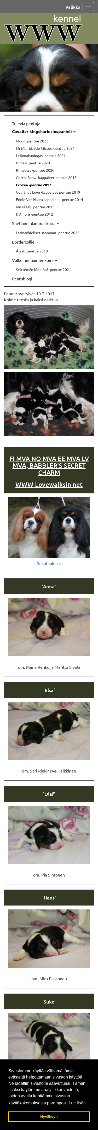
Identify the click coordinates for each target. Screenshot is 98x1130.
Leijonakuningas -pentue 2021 (41, 155)
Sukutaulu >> (49, 563)
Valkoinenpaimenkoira (33, 260)
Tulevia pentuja (26, 123)
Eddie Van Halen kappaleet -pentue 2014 (49, 199)
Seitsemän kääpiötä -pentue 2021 (43, 269)
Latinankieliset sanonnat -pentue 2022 (47, 232)
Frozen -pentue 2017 (33, 184)
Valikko (72, 7)
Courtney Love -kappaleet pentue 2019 (48, 192)
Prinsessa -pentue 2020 (35, 170)
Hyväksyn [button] (49, 1116)
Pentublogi (22, 278)
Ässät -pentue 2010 (32, 251)
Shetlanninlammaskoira (34, 223)
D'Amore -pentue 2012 (34, 214)
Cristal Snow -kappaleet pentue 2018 (46, 177)
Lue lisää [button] (77, 1103)
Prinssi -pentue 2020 (33, 162)
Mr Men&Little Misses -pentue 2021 (45, 148)
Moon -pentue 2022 (32, 141)
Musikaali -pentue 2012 (35, 206)
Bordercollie (24, 241)
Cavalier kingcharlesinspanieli (42, 131)
